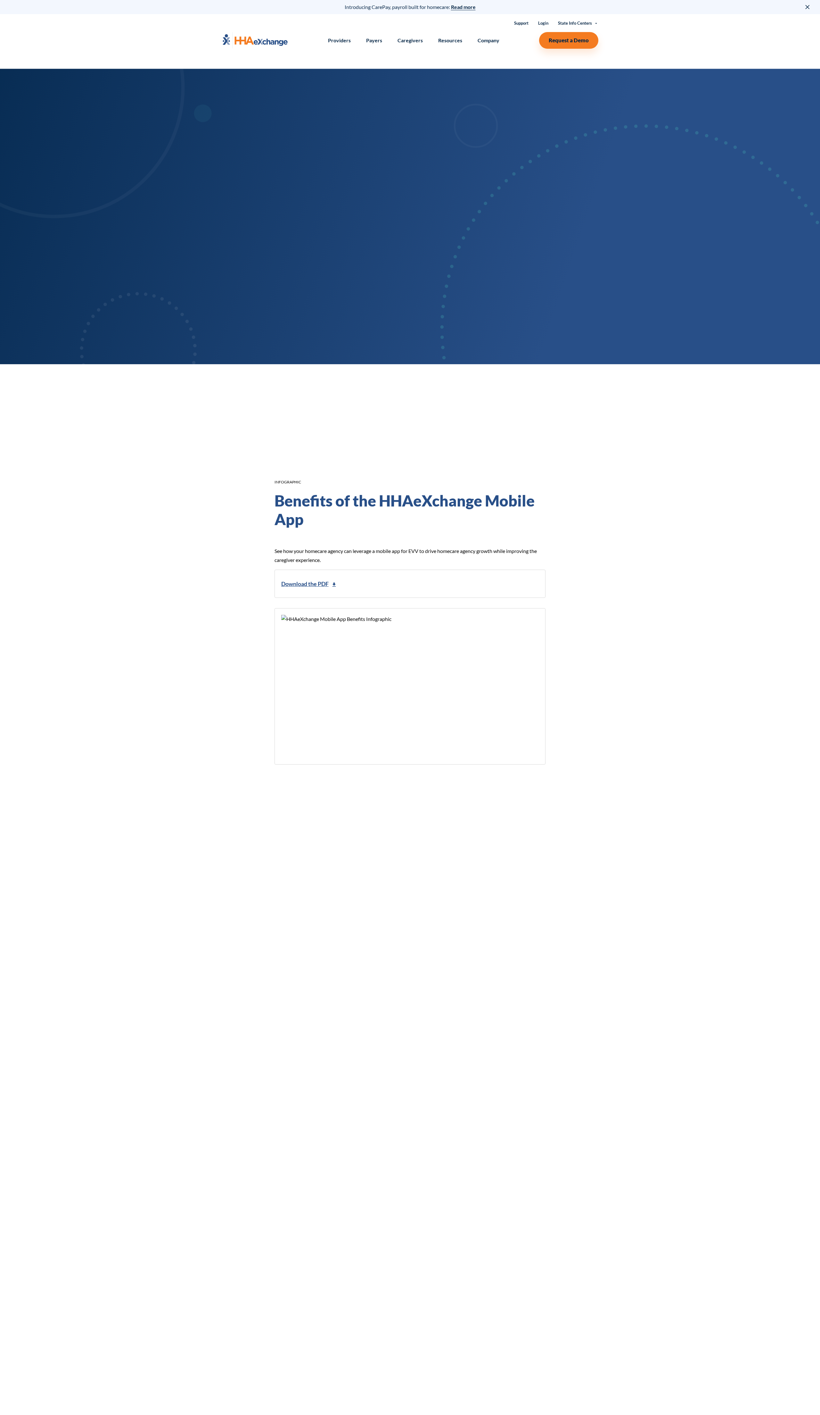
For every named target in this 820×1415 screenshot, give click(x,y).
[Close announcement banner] (808, 7)
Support (521, 23)
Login (543, 23)
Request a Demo (569, 40)
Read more (463, 7)
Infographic (288, 482)
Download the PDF (305, 583)
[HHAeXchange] (255, 40)
